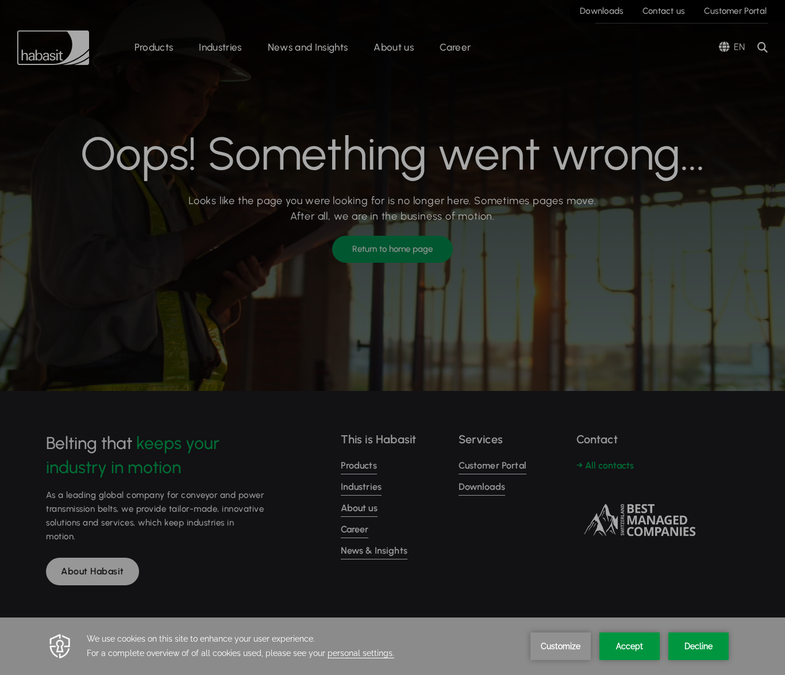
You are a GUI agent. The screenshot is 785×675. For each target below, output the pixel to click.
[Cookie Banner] (392, 646)
